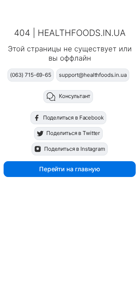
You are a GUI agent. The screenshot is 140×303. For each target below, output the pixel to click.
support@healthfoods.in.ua (92, 74)
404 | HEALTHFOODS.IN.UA (70, 33)
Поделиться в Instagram (74, 148)
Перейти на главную (69, 169)
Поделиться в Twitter (73, 133)
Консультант (74, 96)
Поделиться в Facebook (73, 117)
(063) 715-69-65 (30, 74)
